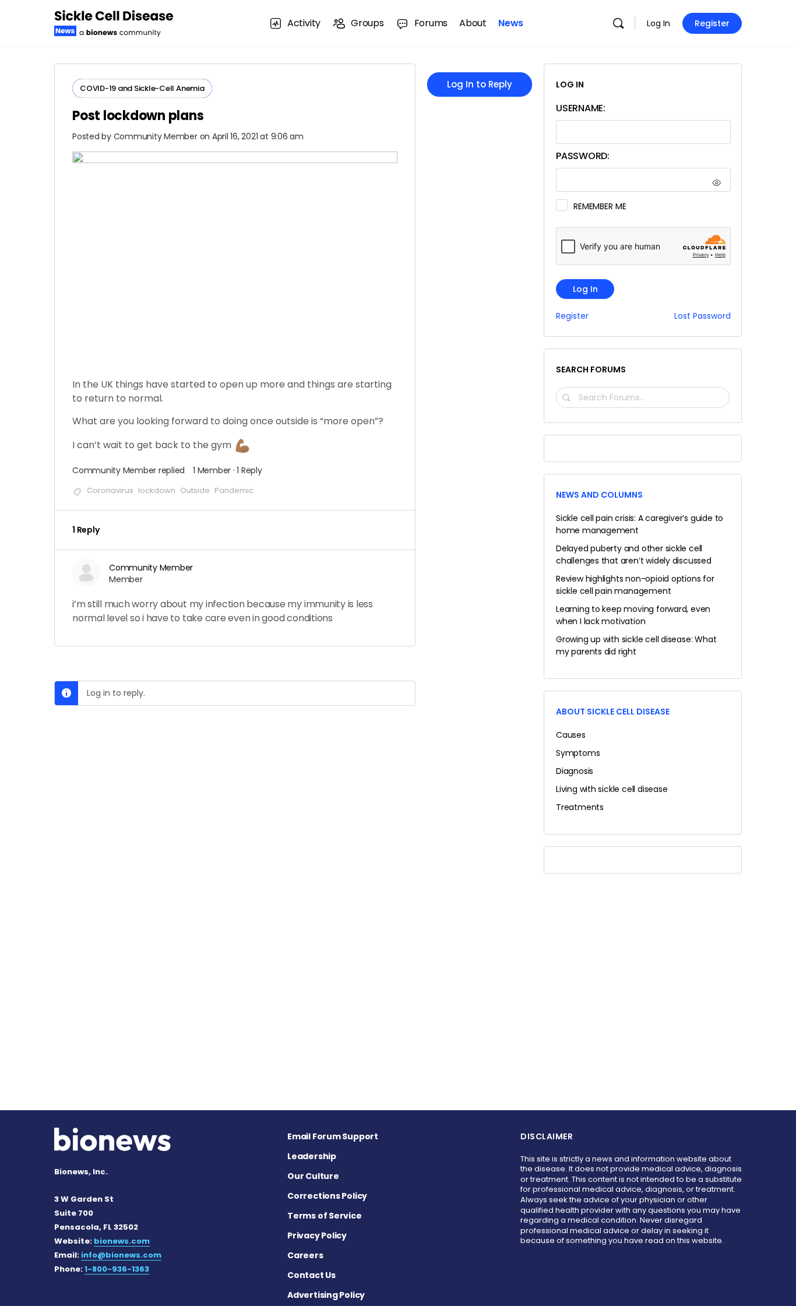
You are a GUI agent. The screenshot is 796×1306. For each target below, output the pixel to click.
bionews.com (122, 1241)
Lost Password (702, 316)
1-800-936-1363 (116, 1269)
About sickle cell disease (613, 711)
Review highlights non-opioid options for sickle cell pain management (635, 585)
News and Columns (599, 495)
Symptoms (578, 753)
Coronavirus (110, 490)
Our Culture (313, 1176)
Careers (305, 1255)
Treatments (580, 807)
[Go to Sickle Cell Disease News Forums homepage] (114, 21)
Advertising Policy (326, 1295)
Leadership (311, 1156)
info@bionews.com (121, 1255)
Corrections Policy (327, 1196)
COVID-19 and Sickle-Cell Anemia (142, 88)
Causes (571, 735)
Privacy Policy (317, 1235)
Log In (658, 23)
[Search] (618, 23)
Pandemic (233, 490)
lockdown (156, 490)
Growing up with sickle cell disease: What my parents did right (636, 645)
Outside (195, 490)
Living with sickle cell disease (612, 789)
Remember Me (599, 206)
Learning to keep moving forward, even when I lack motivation (633, 615)
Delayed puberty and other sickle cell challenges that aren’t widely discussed (634, 554)
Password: (583, 156)
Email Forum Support (332, 1136)
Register (712, 23)
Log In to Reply (479, 84)
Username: (580, 108)
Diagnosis (574, 771)
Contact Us (311, 1275)
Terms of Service (324, 1215)
